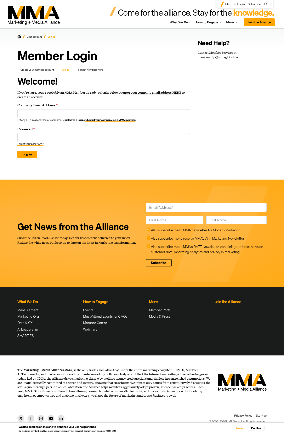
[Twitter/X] (20, 418)
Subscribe (254, 4)
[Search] (266, 4)
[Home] (19, 36)
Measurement (27, 310)
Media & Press (160, 316)
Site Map (261, 415)
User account (34, 37)
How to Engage (207, 22)
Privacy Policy (243, 415)
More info (111, 430)
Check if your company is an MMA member (110, 120)
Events (88, 310)
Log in (67, 70)
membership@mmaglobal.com (219, 57)
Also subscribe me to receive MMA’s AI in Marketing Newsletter (197, 238)
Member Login (235, 4)
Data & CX (25, 323)
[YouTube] (51, 418)
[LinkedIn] (61, 418)
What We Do (179, 22)
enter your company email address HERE (151, 92)
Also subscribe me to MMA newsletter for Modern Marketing (196, 230)
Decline (256, 428)
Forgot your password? (30, 144)
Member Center (95, 323)
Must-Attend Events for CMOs (105, 316)
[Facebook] (30, 418)
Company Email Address (37, 105)
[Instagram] (40, 418)
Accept (241, 428)
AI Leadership (27, 329)
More (233, 23)
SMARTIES (25, 335)
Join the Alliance (259, 22)
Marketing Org (28, 316)
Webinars (90, 329)
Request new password (90, 70)
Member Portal (160, 310)
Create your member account (37, 70)
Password (26, 129)
